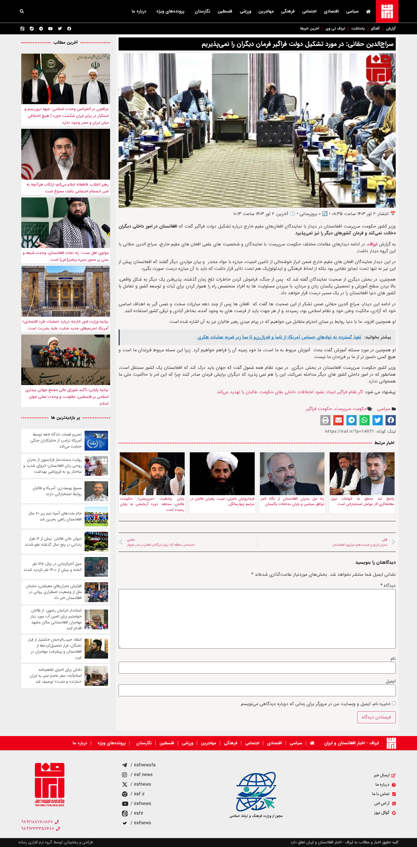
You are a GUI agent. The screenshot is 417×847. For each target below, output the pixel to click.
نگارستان (202, 11)
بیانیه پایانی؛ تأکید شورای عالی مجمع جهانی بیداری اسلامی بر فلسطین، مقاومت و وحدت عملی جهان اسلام (67, 397)
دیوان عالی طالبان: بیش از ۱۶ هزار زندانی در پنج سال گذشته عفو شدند (53, 542)
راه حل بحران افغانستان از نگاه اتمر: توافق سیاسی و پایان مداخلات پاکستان (292, 501)
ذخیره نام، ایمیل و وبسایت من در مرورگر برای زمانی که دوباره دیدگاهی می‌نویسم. (315, 704)
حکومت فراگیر (319, 408)
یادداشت (358, 28)
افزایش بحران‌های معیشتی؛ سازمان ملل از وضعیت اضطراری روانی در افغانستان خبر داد (54, 592)
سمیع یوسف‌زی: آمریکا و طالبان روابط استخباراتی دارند (57, 491)
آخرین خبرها (309, 28)
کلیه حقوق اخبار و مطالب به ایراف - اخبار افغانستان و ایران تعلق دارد (344, 842)
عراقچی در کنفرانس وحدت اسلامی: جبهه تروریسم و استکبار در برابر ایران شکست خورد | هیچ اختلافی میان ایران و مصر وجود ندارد (66, 116)
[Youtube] (50, 29)
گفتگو (375, 28)
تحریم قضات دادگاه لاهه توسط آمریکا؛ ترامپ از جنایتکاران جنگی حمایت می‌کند (56, 440)
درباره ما (139, 11)
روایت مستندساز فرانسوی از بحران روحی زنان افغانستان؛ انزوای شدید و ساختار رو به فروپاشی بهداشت (52, 466)
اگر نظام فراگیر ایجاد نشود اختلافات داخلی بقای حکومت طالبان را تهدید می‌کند (290, 392)
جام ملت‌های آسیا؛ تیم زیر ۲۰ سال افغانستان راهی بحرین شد (55, 516)
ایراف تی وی (335, 28)
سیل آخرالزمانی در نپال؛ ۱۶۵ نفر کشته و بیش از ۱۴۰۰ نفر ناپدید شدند (52, 567)
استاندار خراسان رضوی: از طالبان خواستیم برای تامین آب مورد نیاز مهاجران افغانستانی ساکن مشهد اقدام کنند (56, 619)
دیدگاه (388, 585)
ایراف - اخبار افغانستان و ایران (351, 743)
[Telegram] (41, 29)
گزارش (391, 28)
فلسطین (225, 11)
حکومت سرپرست (350, 408)
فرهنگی (288, 11)
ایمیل (391, 681)
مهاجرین (266, 11)
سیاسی (352, 11)
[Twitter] (60, 29)
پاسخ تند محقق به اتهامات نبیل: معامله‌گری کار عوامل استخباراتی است (362, 501)
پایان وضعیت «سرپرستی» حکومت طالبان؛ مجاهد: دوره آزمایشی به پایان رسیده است (152, 504)
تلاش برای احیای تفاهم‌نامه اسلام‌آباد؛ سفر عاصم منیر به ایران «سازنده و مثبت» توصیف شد (56, 676)
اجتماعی (309, 11)
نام (393, 658)
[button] (22, 11)
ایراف (372, 244)
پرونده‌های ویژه (170, 11)
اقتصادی (331, 11)
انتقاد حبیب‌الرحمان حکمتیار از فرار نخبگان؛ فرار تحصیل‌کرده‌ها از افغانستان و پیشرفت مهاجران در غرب (55, 649)
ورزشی (245, 11)
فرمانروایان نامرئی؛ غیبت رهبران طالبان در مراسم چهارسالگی (222, 501)
